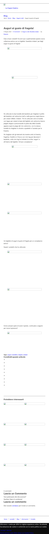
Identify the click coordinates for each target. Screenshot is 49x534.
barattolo (15, 355)
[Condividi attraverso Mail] (6, 385)
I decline (8, 530)
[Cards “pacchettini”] (14, 433)
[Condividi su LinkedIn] (6, 372)
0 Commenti (16, 32)
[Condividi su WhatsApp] (6, 366)
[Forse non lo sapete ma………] (34, 453)
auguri (10, 355)
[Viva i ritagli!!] (14, 474)
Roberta (6, 34)
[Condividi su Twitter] (6, 363)
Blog (5, 15)
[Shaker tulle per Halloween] (14, 413)
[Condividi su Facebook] (6, 359)
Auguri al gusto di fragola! (19, 28)
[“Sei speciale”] (34, 474)
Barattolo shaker (34, 32)
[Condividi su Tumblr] (6, 376)
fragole (20, 355)
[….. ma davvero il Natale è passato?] (34, 433)
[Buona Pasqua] (34, 413)
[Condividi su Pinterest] (6, 369)
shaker (25, 355)
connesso (15, 506)
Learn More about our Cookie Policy (22, 533)
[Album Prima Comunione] (14, 453)
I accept (2, 530)
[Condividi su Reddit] (6, 382)
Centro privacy (5, 533)
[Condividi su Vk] (6, 379)
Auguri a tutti (25, 32)
